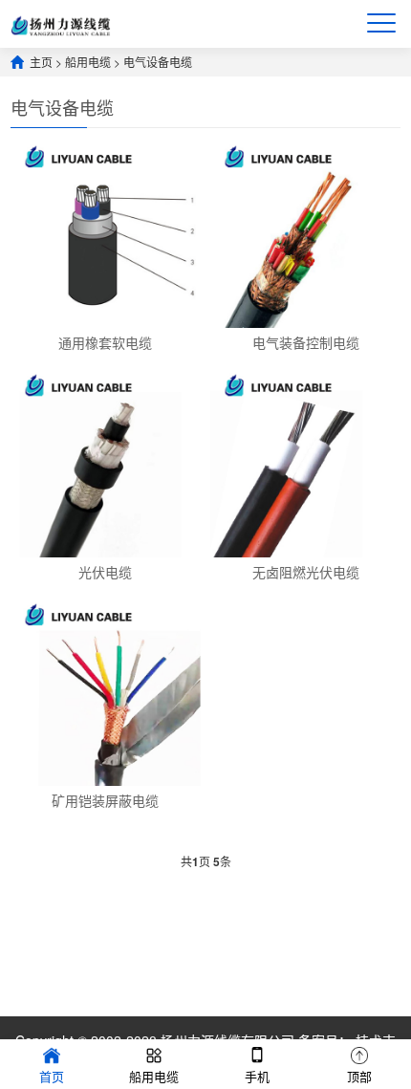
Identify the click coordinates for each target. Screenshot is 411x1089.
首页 (51, 1076)
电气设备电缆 (157, 62)
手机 (257, 1076)
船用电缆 (88, 62)
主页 (41, 62)
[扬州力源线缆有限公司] (61, 23)
